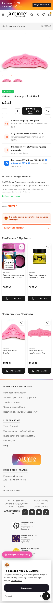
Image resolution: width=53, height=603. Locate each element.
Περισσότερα (16, 580)
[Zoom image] (25, 61)
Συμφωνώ (26, 587)
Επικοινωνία (9, 440)
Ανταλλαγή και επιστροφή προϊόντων (20, 397)
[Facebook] (25, 512)
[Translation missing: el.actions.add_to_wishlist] (21, 247)
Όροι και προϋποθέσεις (14, 407)
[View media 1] (7, 79)
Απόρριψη (9, 596)
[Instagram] (32, 512)
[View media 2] (18, 79)
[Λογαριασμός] (38, 14)
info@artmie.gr (13, 490)
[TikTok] (46, 512)
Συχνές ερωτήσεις (12, 402)
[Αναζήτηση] (31, 14)
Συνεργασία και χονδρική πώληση (19, 431)
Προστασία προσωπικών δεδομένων (20, 412)
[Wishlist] (47, 111)
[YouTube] (39, 512)
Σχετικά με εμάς (11, 426)
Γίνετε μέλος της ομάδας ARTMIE (19, 436)
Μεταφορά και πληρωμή (14, 392)
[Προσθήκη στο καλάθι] (13, 298)
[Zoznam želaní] (43, 14)
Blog (5, 445)
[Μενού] (3, 14)
